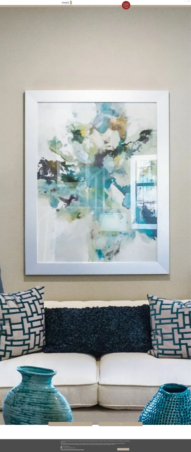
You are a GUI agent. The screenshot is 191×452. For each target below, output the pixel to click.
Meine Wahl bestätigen (123, 449)
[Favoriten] (189, 1)
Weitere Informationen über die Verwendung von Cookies (72, 449)
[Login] (187, 1)
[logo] (67, 2)
